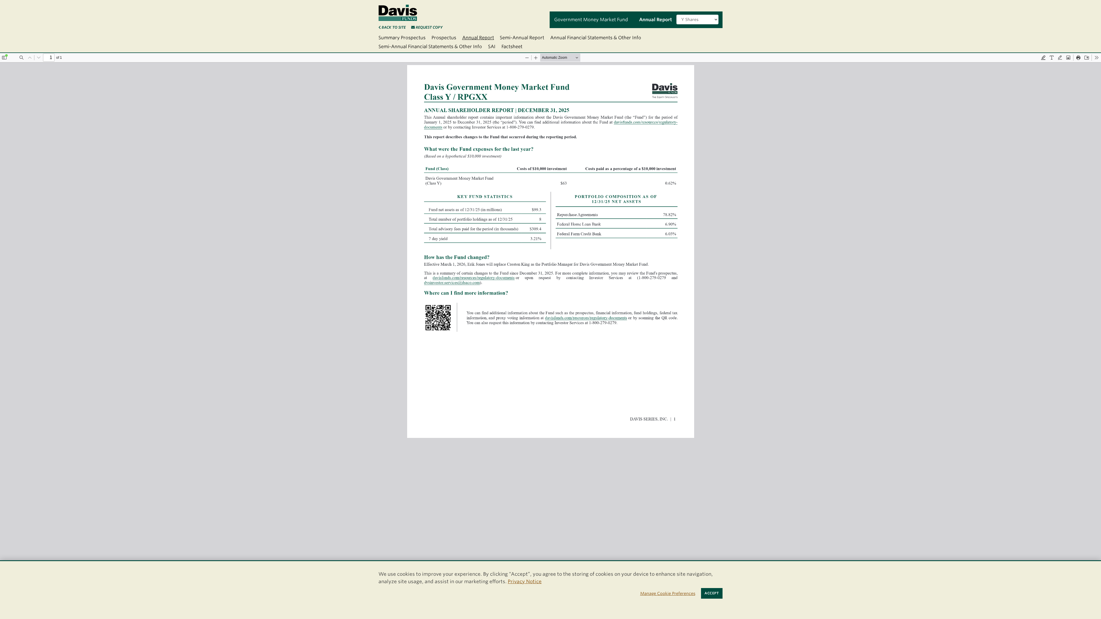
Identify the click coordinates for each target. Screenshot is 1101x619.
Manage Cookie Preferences (667, 593)
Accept (711, 593)
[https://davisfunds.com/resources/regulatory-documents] (649, 123)
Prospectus (444, 37)
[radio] (1043, 58)
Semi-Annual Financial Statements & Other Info (430, 46)
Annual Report (478, 37)
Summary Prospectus (401, 37)
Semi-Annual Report (522, 37)
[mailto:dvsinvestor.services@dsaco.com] (452, 285)
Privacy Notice (525, 581)
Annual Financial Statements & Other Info (595, 37)
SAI (491, 46)
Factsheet (511, 46)
